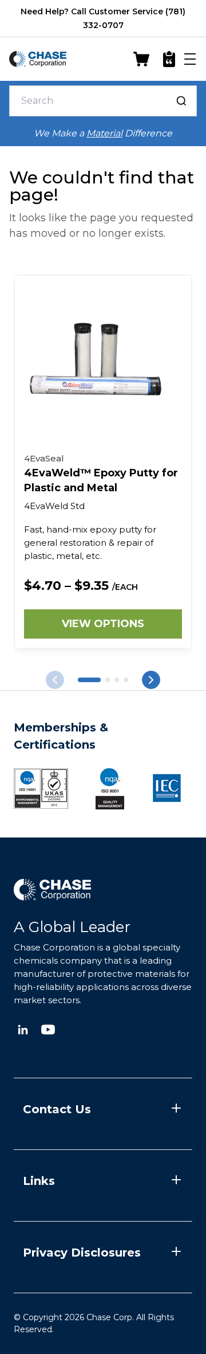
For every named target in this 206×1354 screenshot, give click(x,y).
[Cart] (141, 59)
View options (103, 623)
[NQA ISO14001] (110, 788)
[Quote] (169, 59)
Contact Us (57, 1109)
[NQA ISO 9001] (41, 788)
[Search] (181, 101)
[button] (89, 680)
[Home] (37, 59)
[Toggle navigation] (190, 59)
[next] (55, 680)
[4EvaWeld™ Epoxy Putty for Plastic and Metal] (103, 364)
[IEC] (167, 788)
